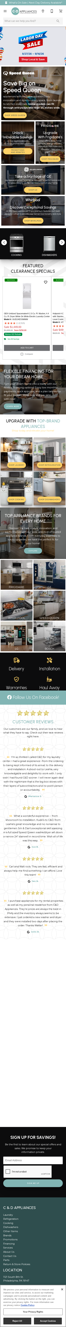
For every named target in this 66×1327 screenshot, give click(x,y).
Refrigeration (10, 1218)
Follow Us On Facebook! (35, 697)
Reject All (17, 1321)
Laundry (8, 1214)
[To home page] (24, 11)
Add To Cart (27, 348)
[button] (5, 11)
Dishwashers (10, 1227)
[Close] (62, 1289)
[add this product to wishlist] (46, 282)
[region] (33, 1306)
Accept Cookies (48, 1321)
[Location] (43, 11)
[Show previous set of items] (4, 242)
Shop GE (33, 190)
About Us (8, 1251)
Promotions (10, 1239)
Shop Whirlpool (33, 221)
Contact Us (9, 1256)
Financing (9, 1243)
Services (8, 1247)
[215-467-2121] (52, 11)
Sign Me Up (33, 1183)
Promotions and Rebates (18, 151)
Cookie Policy (27, 1305)
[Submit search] (58, 21)
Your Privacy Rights (33, 1312)
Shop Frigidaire (50, 159)
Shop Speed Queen (15, 115)
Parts (6, 1260)
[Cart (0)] (61, 11)
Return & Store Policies (16, 1264)
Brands (7, 1235)
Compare (29, 354)
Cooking (8, 1223)
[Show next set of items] (62, 242)
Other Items (10, 1231)
